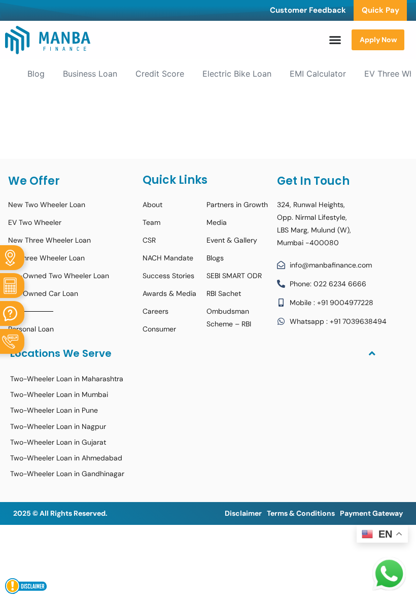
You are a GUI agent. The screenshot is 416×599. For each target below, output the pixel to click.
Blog (36, 74)
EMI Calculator (318, 74)
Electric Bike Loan (236, 74)
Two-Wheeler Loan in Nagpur (58, 426)
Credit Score (159, 74)
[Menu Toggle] (335, 40)
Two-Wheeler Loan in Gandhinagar (67, 473)
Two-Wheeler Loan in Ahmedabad (66, 457)
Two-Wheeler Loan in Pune (54, 410)
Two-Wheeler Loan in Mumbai (59, 394)
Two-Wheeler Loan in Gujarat (58, 442)
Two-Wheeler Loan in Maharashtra (66, 378)
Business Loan (90, 74)
